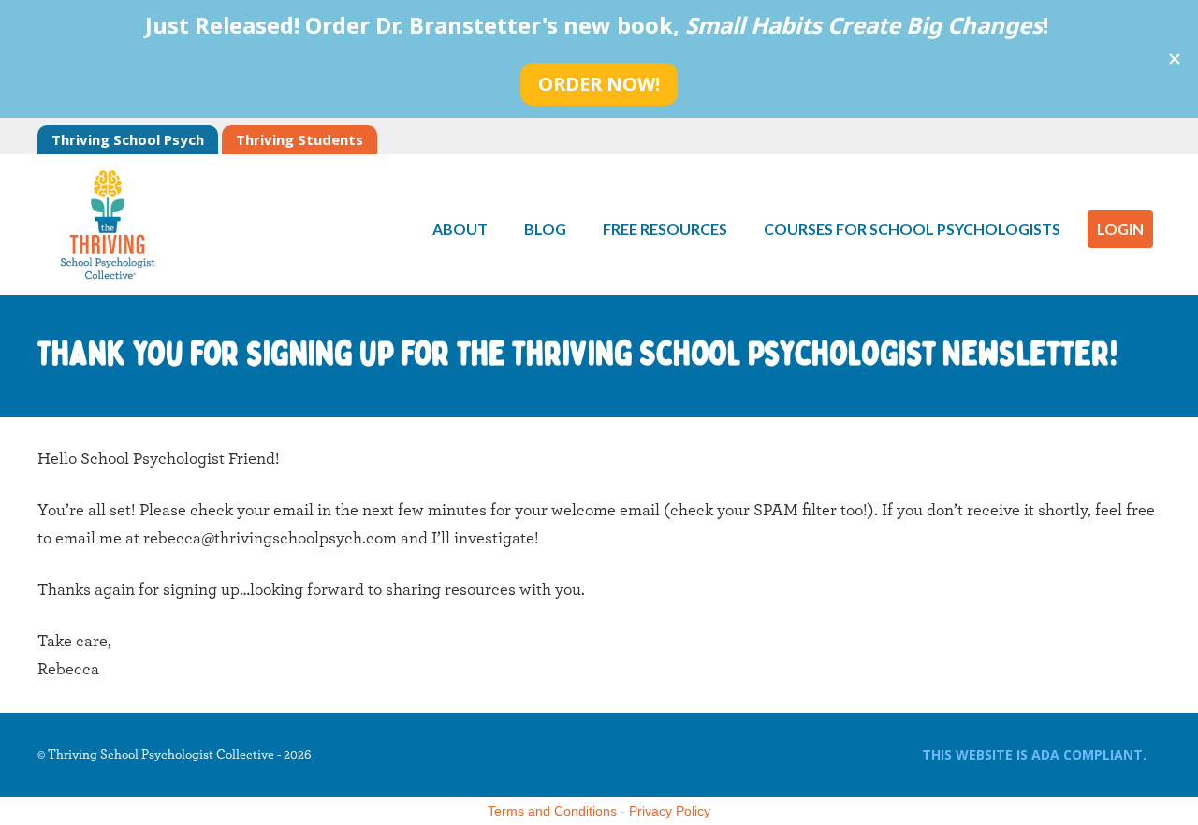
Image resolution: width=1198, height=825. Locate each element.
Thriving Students (299, 139)
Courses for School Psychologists (912, 229)
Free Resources (665, 229)
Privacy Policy (669, 810)
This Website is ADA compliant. (1034, 754)
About (460, 229)
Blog (545, 229)
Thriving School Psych (127, 139)
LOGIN (1120, 229)
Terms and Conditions (552, 810)
